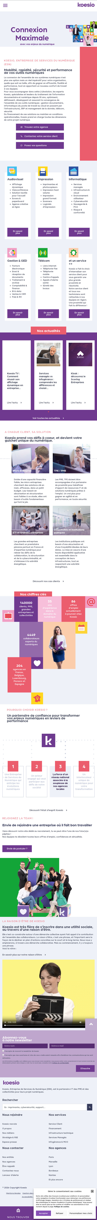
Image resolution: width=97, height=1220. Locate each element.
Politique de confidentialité (60, 1063)
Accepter (43, 1213)
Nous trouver (18, 1217)
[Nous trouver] (18, 1210)
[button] (92, 1191)
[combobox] (44, 1107)
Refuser (59, 1213)
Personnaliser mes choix (81, 1213)
